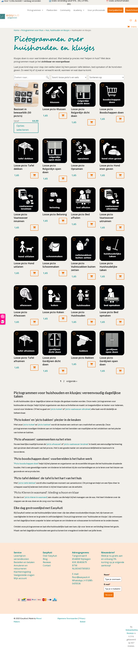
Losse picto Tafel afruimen (24, 359)
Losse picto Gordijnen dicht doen (51, 361)
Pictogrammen (34, 10)
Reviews (47, 562)
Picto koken (22, 420)
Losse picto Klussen (54, 109)
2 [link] (63, 381)
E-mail (107, 584)
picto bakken (44, 420)
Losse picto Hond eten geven (110, 167)
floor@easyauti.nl (81, 577)
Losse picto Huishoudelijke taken (108, 267)
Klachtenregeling (22, 571)
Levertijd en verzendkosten (21, 557)
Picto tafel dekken (26, 478)
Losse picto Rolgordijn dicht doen (80, 112)
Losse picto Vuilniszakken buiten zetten (83, 267)
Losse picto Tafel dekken (24, 167)
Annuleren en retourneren (20, 567)
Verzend (108, 595)
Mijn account (20, 578)
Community (65, 10)
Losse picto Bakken (82, 357)
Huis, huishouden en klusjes (57, 30)
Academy (77, 10)
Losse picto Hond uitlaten (24, 265)
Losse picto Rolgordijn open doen (51, 169)
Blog (45, 559)
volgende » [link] (71, 381)
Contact (47, 565)
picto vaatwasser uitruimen (77, 409)
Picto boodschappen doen (31, 459)
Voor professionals (96, 10)
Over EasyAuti (50, 555)
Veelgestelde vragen (24, 575)
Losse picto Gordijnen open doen (109, 361)
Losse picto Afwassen (20, 314)
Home (16, 30)
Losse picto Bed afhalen (80, 216)
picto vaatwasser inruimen (76, 444)
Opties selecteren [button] (22, 127)
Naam (107, 575)
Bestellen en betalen (24, 562)
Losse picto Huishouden (78, 314)
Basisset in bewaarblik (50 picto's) (22, 112)
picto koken (56, 409)
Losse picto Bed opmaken (109, 314)
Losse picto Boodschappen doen (112, 111)
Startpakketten (115, 10)
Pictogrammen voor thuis (32, 30)
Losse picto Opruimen (77, 167)
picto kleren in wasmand (36, 497)
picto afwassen (54, 444)
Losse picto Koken (53, 312)
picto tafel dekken (27, 483)
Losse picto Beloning (54, 214)
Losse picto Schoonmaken (50, 265)
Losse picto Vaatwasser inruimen (21, 218)
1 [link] (60, 381)
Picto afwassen (24, 439)
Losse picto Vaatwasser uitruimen (106, 218)
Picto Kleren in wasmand (30, 492)
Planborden (51, 10)
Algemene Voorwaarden (67, 618)
